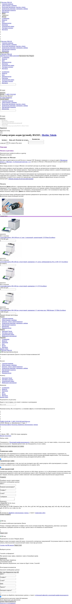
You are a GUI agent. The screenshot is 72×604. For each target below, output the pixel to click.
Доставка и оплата (7, 28)
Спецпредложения (7, 4)
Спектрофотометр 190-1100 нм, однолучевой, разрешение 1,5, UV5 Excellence (23, 286)
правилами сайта (40, 513)
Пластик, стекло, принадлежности (12, 321)
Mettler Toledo (49, 135)
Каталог (2, 316)
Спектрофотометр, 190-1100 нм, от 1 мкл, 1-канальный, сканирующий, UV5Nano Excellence (27, 237)
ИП (18, 572)
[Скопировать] (1, 132)
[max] (3, 36)
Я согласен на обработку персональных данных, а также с (34, 595)
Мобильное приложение (9, 336)
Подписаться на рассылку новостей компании (14, 598)
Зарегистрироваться (10, 601)
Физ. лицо (2, 572)
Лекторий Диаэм (7, 331)
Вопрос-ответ (4, 349)
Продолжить (3, 558)
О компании (5, 18)
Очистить (2, 92)
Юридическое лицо (11, 572)
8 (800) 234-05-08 (5, 421)
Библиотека (5, 12)
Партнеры (5, 25)
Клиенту (2, 329)
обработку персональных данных (19, 513)
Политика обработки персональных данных (25, 424)
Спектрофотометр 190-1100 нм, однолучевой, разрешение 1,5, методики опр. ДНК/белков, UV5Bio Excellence (33, 310)
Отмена (2, 601)
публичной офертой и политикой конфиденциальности (51, 595)
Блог (3, 21)
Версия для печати (5, 435)
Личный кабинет (4, 52)
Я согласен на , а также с (22, 513)
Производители (6, 23)
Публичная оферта (5, 424)
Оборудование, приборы (9, 5)
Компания (2, 337)
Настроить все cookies (18, 446)
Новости (4, 20)
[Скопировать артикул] (7, 143)
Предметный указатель (9, 10)
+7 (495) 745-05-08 (16, 421)
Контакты (5, 29)
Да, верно (3, 97)
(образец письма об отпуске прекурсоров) (20, 178)
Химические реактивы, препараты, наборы (15, 8)
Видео (4, 345)
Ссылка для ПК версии (7, 545)
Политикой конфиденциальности (19, 442)
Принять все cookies (5, 446)
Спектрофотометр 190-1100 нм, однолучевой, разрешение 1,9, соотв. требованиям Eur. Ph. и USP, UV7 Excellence (34, 262)
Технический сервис (8, 26)
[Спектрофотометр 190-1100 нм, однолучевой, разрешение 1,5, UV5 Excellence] (10, 281)
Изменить (9, 97)
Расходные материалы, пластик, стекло (13, 7)
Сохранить (3, 477)
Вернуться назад (5, 130)
